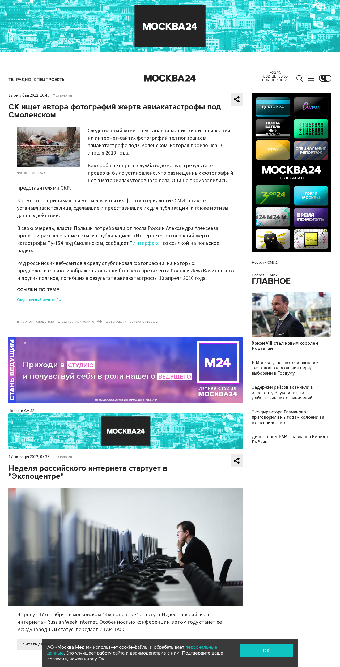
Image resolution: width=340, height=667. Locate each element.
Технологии (62, 95)
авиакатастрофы (144, 321)
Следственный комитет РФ (39, 299)
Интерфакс (145, 243)
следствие (45, 321)
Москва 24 (170, 78)
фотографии (115, 321)
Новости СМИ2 (21, 410)
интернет (25, 321)
